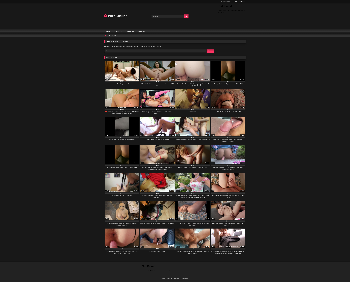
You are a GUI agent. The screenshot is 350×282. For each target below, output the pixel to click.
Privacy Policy (142, 31)
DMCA (108, 31)
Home (106, 35)
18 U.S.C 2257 (118, 31)
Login (235, 1)
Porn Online (117, 16)
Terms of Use (130, 31)
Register (242, 1)
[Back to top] (344, 276)
